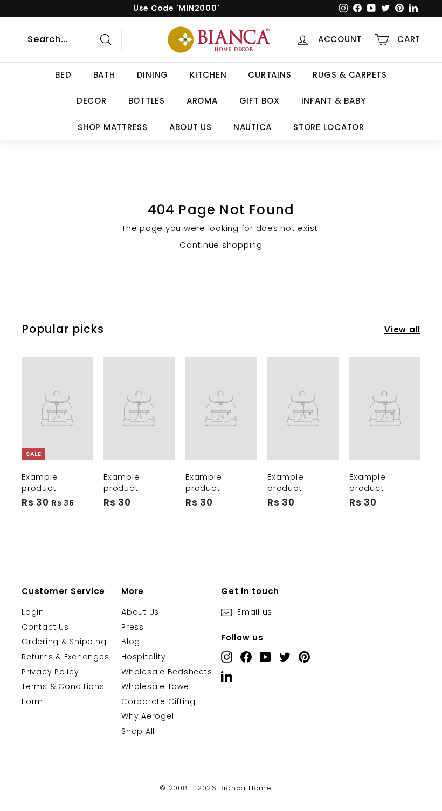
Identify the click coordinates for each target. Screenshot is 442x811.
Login (33, 611)
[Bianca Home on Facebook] (246, 657)
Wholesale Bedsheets (166, 671)
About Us (190, 127)
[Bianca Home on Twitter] (285, 657)
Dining (153, 74)
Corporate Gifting (158, 701)
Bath (104, 74)
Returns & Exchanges (65, 656)
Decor (92, 100)
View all (402, 329)
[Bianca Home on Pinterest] (304, 657)
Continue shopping (221, 244)
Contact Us (45, 627)
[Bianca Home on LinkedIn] (226, 676)
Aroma (202, 100)
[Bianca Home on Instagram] (226, 657)
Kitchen (208, 74)
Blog (130, 641)
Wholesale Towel (156, 686)
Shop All (138, 731)
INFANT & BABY (333, 100)
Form (32, 701)
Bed (63, 74)
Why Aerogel (147, 716)
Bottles (146, 100)
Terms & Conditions (63, 686)
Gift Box (259, 100)
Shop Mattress (113, 127)
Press (132, 627)
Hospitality (143, 656)
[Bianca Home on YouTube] (265, 657)
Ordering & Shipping (64, 641)
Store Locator (328, 127)
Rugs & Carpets (350, 74)
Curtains (269, 74)
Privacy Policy (50, 671)
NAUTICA (252, 127)
